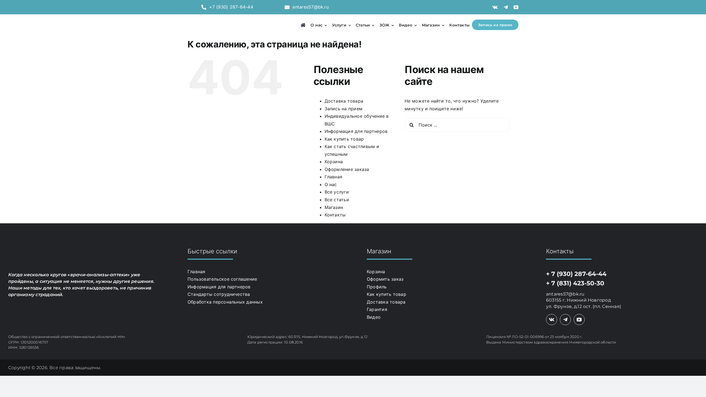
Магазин (334, 207)
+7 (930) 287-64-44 (231, 7)
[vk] (495, 7)
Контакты (335, 215)
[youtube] (516, 7)
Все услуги (337, 192)
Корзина (334, 161)
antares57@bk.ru (310, 7)
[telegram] (506, 7)
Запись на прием (344, 108)
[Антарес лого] (215, 19)
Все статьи (337, 199)
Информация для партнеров (356, 131)
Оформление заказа (347, 169)
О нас (331, 184)
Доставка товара (344, 101)
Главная (334, 176)
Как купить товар (344, 139)
